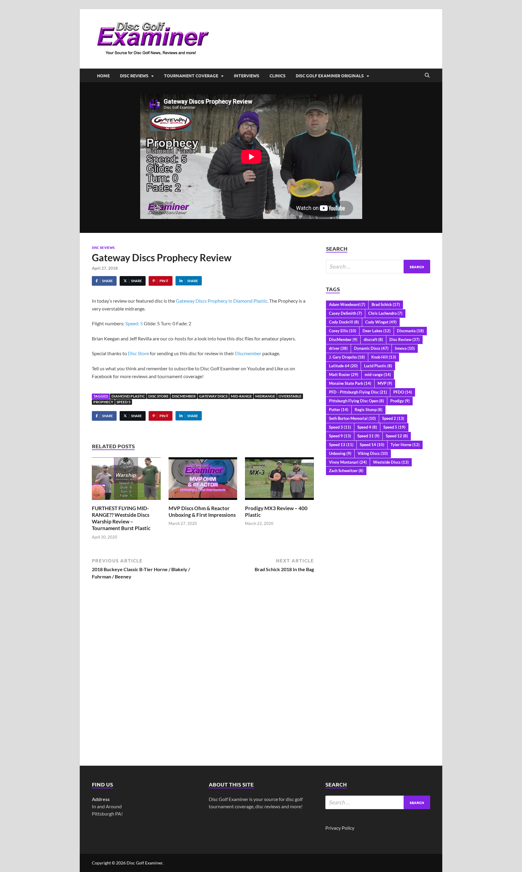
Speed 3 (340, 427)
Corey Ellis (342, 330)
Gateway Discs (213, 396)
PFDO (402, 392)
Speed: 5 (134, 323)
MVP (385, 383)
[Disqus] (203, 670)
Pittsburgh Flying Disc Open (356, 400)
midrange (265, 396)
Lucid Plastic (378, 365)
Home (103, 75)
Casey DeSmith (345, 313)
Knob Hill (383, 357)
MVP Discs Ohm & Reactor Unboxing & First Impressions (202, 511)
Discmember (248, 353)
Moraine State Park (350, 383)
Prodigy (400, 400)
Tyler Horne (405, 444)
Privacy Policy (339, 828)
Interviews (246, 75)
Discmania (410, 330)
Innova (405, 348)
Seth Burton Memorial (352, 418)
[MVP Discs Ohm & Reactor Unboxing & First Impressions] (203, 480)
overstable (290, 396)
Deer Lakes (376, 330)
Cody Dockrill (344, 322)
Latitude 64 (343, 365)
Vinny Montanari (348, 462)
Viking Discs (373, 453)
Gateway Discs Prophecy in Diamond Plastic (221, 301)
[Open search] (427, 75)
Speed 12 (397, 435)
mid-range (241, 396)
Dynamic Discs (371, 348)
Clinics (277, 75)
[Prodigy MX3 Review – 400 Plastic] (279, 480)
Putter (338, 409)
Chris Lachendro (385, 313)
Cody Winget (381, 322)
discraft (373, 339)
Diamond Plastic (128, 396)
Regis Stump (368, 409)
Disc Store (138, 353)
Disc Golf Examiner (145, 862)
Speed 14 (372, 444)
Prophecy (103, 402)
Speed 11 (368, 435)
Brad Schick (386, 304)
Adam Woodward (347, 304)
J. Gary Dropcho (347, 357)
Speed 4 (367, 427)
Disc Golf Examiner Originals (330, 75)
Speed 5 (123, 402)
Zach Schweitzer (346, 470)
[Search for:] (378, 266)
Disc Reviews (134, 75)
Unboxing (340, 453)
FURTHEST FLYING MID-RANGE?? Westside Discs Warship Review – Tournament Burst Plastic (121, 518)
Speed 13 (341, 444)
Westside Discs (391, 462)
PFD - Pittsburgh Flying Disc (358, 392)
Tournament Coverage (191, 75)
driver (338, 348)
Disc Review (404, 339)
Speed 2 (393, 418)
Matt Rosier (343, 374)
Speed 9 (340, 435)
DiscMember (184, 396)
